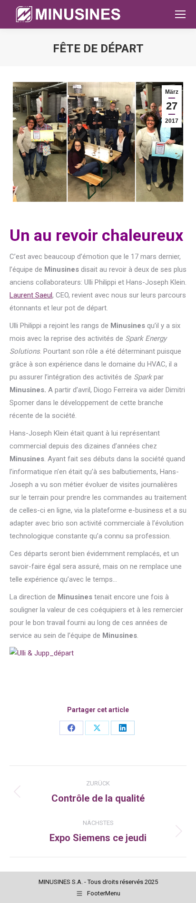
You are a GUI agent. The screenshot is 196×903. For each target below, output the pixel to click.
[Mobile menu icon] (180, 14)
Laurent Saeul (31, 295)
